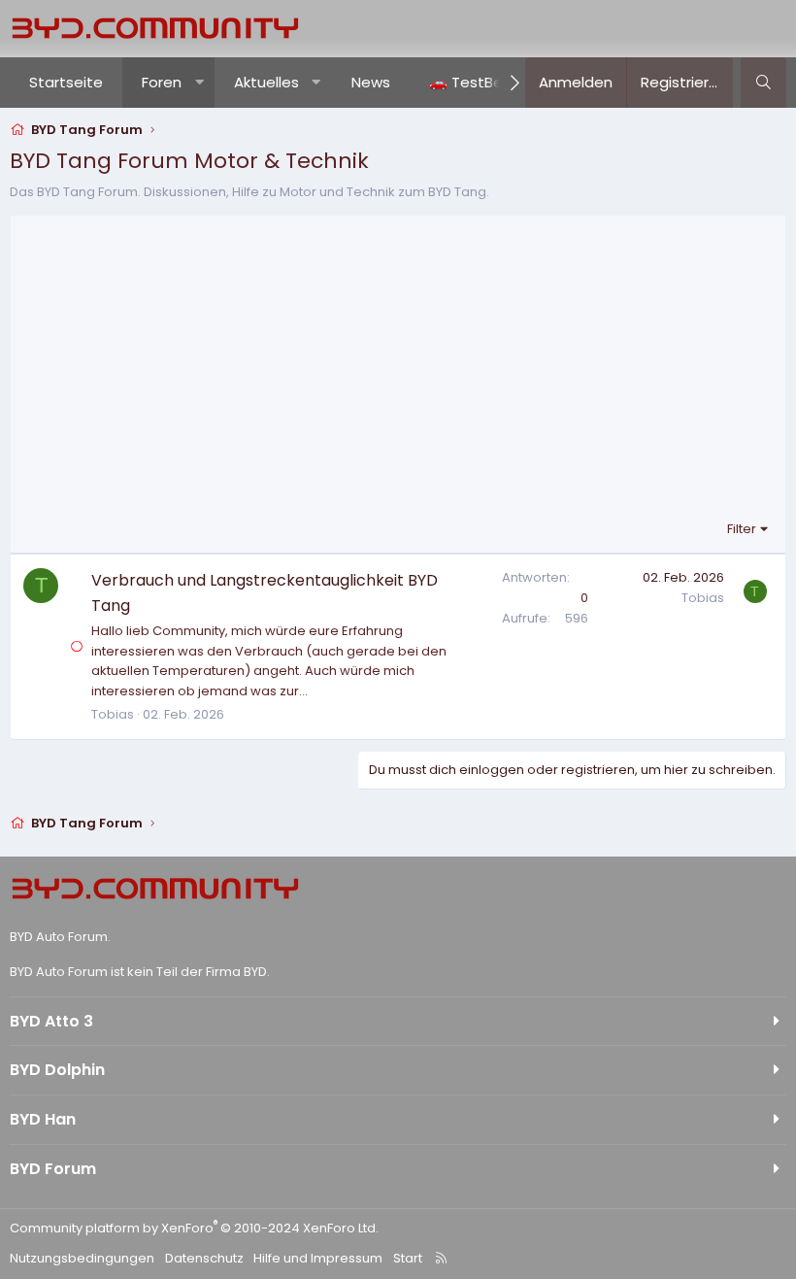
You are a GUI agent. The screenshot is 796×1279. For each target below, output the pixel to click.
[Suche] (763, 82)
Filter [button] (741, 529)
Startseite (66, 82)
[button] (199, 82)
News (370, 82)
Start (407, 1258)
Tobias (112, 714)
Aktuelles (266, 82)
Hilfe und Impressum (317, 1258)
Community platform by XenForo (194, 1228)
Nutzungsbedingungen (82, 1258)
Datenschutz (204, 1258)
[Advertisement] (398, 373)
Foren (162, 82)
